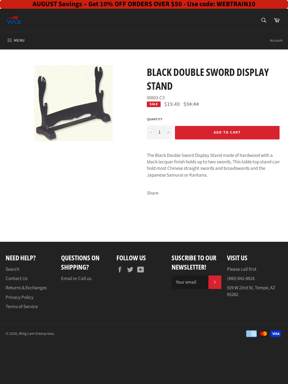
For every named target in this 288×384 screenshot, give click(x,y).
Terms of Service (22, 306)
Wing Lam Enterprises (36, 333)
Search (12, 269)
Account (276, 40)
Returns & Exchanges (26, 287)
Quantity (154, 119)
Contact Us (17, 278)
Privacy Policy (19, 297)
